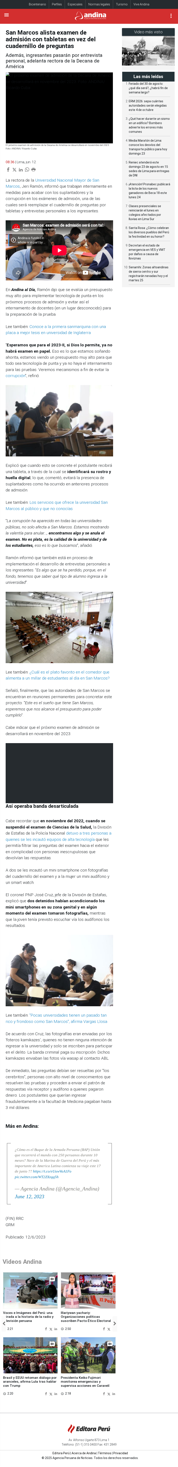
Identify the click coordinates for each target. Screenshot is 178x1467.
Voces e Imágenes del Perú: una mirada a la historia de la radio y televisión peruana (28, 1317)
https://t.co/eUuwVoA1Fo (52, 1171)
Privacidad (120, 1453)
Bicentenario (37, 4)
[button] (4, 1324)
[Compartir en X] (51, 1328)
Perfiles (57, 4)
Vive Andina (141, 4)
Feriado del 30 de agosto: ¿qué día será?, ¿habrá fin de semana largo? (148, 88)
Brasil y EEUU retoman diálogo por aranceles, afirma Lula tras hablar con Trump (30, 1382)
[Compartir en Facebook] (46, 1328)
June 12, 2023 (29, 1196)
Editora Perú (61, 1453)
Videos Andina (22, 1261)
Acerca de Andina (84, 1453)
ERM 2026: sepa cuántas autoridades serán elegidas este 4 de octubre (148, 105)
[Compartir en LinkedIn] (56, 1328)
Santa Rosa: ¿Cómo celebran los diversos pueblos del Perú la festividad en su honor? (149, 232)
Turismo (122, 4)
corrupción (15, 375)
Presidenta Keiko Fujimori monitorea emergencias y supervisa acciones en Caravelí (85, 1382)
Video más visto (148, 32)
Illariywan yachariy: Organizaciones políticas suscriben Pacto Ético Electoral (86, 1317)
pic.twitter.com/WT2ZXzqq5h (37, 1177)
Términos (104, 1453)
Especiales (75, 4)
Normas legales (99, 4)
